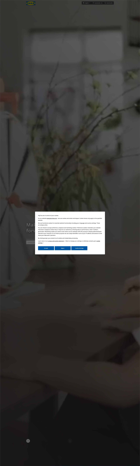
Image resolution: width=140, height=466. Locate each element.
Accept (46, 248)
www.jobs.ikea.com (52, 218)
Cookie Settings (79, 248)
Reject (62, 248)
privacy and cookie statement (56, 241)
